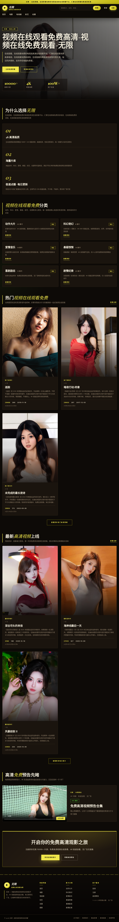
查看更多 (8, 235)
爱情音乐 (69, 896)
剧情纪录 (69, 907)
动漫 (34, 14)
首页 (4, 14)
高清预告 (96, 896)
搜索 (96, 8)
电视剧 (19, 14)
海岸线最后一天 (72, 625)
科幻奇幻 (69, 892)
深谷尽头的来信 (14, 625)
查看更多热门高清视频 (59, 522)
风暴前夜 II (11, 731)
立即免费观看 (10, 69)
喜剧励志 (69, 904)
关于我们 (76, 918)
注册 (113, 8)
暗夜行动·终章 (72, 387)
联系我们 (85, 918)
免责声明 (112, 918)
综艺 (27, 14)
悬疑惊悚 (69, 900)
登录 (105, 8)
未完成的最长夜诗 (15, 493)
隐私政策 (94, 918)
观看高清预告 (29, 69)
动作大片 (69, 888)
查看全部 (113, 302)
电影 (11, 14)
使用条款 (103, 918)
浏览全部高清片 (50, 857)
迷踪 (7, 387)
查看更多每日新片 (59, 761)
